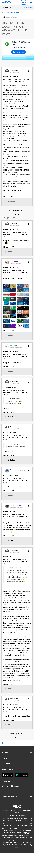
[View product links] (30, 752)
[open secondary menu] (31, 2)
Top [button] (2, 743)
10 (10, 720)
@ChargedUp (10, 444)
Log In (23, 2)
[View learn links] (30, 758)
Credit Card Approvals (11, 12)
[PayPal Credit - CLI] (21, 210)
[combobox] (17, 17)
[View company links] (30, 763)
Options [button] (32, 12)
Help (25, 7)
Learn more (28, 825)
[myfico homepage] (6, 2)
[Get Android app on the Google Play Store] (21, 775)
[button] (28, 70)
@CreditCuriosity (11, 568)
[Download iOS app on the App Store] (7, 775)
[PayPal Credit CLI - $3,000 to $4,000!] (25, 210)
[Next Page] (21, 214)
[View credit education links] (30, 796)
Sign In (29, 7)
